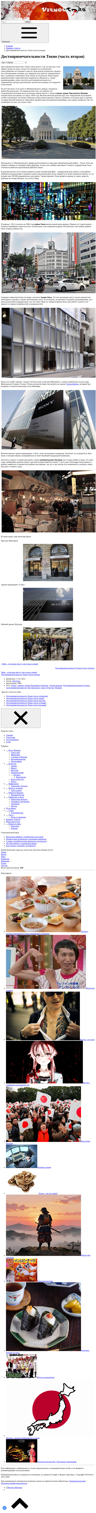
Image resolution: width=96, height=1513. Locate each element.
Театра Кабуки (72, 384)
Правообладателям (77, 1481)
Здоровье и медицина (20, 802)
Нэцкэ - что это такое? (48, 1193)
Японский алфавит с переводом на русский (24, 837)
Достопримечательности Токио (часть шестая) (25, 701)
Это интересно (12, 740)
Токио (13, 685)
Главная (9, 735)
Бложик (14, 828)
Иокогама (5, 861)
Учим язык (10, 737)
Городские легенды (19, 786)
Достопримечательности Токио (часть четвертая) (27, 696)
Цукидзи (50, 688)
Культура (12, 764)
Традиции (15, 804)
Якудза (14, 806)
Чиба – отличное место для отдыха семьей (19, 672)
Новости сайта (14, 824)
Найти (28, 22)
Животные (15, 755)
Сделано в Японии (19, 757)
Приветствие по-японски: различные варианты (26, 839)
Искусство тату (17, 779)
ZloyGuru (16, 681)
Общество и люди (16, 797)
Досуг (11, 815)
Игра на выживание (45, 1377)
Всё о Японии (14, 750)
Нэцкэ (13, 781)
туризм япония (55, 685)
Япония (58, 688)
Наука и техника (15, 788)
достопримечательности (16, 688)
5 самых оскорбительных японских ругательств (26, 841)
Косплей (14, 770)
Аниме (14, 766)
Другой (4, 865)
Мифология (13, 784)
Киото (3, 854)
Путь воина (11, 808)
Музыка (17, 775)
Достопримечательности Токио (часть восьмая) (26, 705)
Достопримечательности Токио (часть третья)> (75, 668)
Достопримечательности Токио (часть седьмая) (26, 703)
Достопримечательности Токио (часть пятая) (25, 698)
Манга (13, 768)
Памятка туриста (13, 819)
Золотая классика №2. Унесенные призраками (56, 1462)
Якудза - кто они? (87, 1040)
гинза (43, 688)
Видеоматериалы (18, 759)
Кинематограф (17, 773)
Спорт (11, 810)
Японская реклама (45, 1281)
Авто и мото (16, 790)
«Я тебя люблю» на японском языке (21, 843)
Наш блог (15, 826)
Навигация (6, 41)
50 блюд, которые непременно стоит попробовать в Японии (47, 932)
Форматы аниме (44, 1167)
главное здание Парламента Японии (32, 685)
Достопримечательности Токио (76, 685)
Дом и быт (15, 752)
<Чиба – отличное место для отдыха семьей (19, 664)
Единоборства (17, 813)
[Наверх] (19, 1511)
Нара (3, 857)
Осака (3, 863)
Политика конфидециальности (14, 1483)
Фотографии (16, 761)
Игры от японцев (18, 817)
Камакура (5, 859)
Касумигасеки (34, 688)
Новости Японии (15, 793)
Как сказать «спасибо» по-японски (21, 846)
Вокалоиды (21, 777)
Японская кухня (13, 822)
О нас (8, 742)
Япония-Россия (17, 795)
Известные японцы (19, 799)
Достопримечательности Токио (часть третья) (20, 675)
